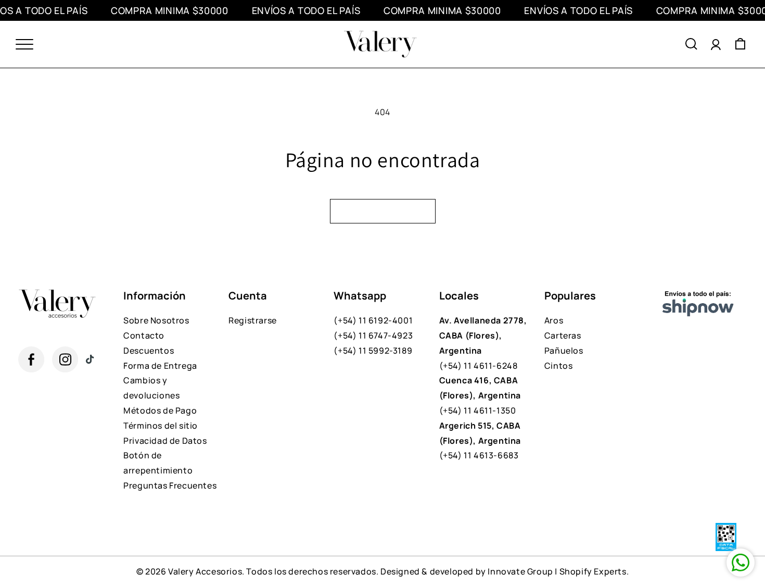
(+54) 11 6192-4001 (373, 320)
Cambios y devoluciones (151, 387)
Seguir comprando (383, 211)
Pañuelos (563, 350)
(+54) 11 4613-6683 (480, 440)
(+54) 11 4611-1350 (480, 395)
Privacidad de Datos (165, 440)
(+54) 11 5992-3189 (373, 350)
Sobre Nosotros (156, 320)
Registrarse (252, 320)
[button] (691, 44)
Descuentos (148, 350)
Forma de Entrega (160, 365)
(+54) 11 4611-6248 (483, 343)
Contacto (143, 335)
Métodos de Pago (160, 410)
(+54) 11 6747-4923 (373, 335)
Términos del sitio (160, 425)
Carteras (562, 335)
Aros (553, 320)
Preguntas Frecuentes (169, 485)
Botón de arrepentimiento (158, 462)
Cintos (558, 365)
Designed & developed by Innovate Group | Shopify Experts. (504, 571)
